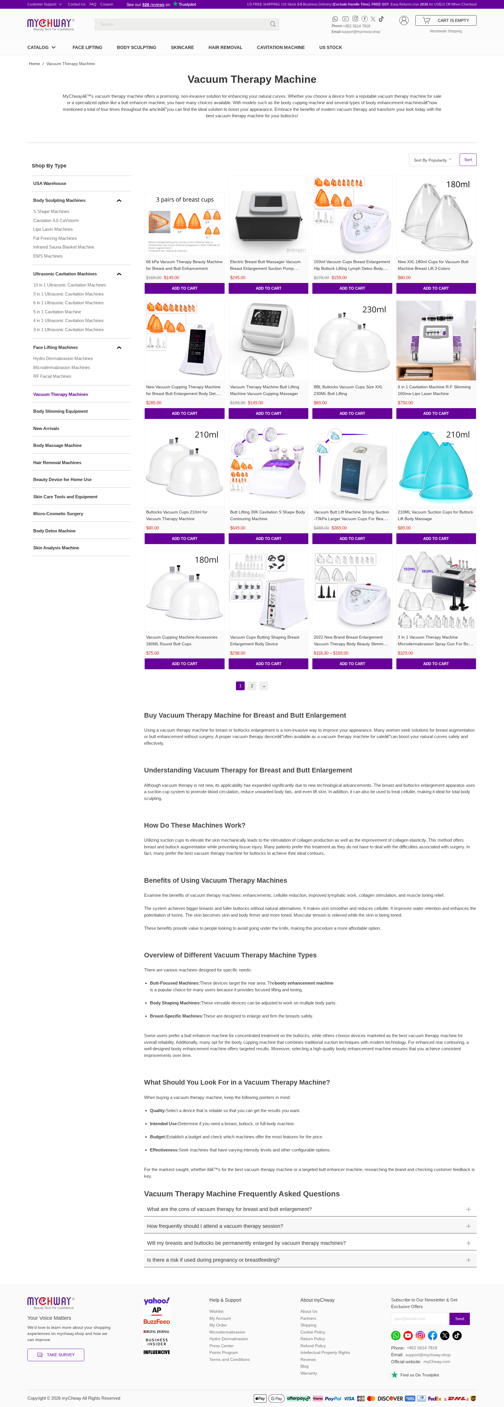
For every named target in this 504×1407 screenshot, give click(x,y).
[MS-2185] (352, 591)
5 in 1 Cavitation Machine (57, 311)
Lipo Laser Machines (53, 229)
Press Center (221, 1345)
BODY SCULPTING (136, 47)
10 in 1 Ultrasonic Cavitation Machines (69, 284)
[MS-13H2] (352, 466)
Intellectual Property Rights (325, 1352)
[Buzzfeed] (157, 1322)
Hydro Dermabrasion (228, 1338)
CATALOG (38, 47)
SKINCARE (182, 47)
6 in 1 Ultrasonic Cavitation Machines (68, 302)
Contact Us (76, 4)
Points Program (223, 1352)
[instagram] (355, 19)
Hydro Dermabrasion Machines (63, 358)
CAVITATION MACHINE (281, 47)
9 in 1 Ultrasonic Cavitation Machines (68, 293)
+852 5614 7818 (356, 26)
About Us (308, 1311)
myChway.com (437, 1361)
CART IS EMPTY (453, 20)
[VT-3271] (436, 591)
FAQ (93, 4)
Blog (304, 1366)
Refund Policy (313, 1345)
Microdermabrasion (227, 1332)
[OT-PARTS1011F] (185, 591)
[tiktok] (381, 19)
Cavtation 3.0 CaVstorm (56, 220)
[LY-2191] (185, 341)
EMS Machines (48, 256)
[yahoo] (157, 1302)
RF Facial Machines (52, 376)
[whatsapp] (335, 19)
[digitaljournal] (157, 1332)
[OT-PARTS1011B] (352, 341)
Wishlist (216, 1311)
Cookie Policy (312, 1332)
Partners (308, 1318)
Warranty (308, 1373)
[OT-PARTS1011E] (185, 466)
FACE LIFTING (87, 47)
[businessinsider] (157, 1343)
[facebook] (365, 19)
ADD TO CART (184, 288)
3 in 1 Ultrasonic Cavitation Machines (68, 329)
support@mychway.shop (361, 32)
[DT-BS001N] (436, 341)
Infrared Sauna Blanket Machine (63, 246)
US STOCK (330, 47)
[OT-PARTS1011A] (436, 466)
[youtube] (345, 19)
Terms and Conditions (229, 1359)
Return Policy (312, 1338)
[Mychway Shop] (49, 23)
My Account (220, 1318)
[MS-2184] (352, 216)
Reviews (308, 1359)
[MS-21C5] (269, 341)
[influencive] (157, 1353)
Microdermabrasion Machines (61, 367)
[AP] (157, 1312)
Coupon (106, 4)
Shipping (308, 1325)
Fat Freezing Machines (55, 238)
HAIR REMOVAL (225, 47)
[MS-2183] (185, 224)
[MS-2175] (269, 216)
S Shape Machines (51, 211)
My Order (218, 1325)
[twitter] (373, 19)
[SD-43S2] (269, 466)
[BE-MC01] (269, 591)
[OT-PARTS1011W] (436, 216)
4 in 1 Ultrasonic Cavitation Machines (68, 320)
